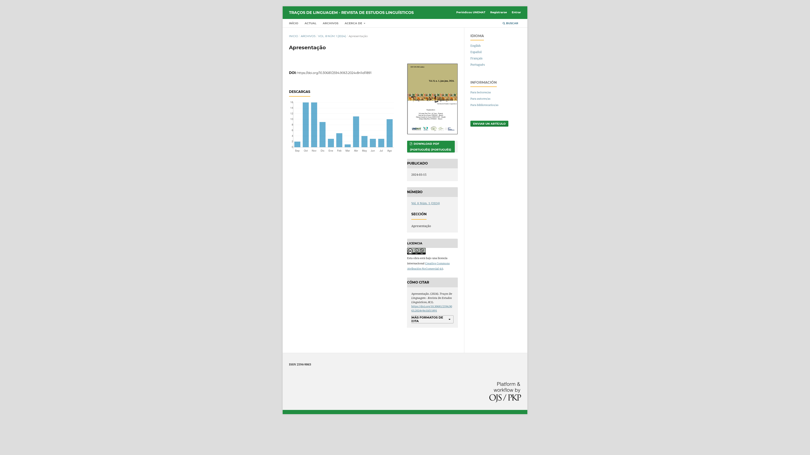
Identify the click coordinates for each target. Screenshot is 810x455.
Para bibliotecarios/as (484, 105)
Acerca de (354, 23)
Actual (310, 23)
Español (476, 52)
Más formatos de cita (427, 319)
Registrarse (498, 12)
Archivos (330, 23)
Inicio (293, 36)
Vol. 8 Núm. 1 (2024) (332, 36)
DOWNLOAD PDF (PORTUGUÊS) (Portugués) (430, 146)
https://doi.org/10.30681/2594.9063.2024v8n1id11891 (334, 73)
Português (477, 65)
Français (476, 58)
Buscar (511, 23)
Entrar (516, 12)
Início (293, 23)
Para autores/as (480, 98)
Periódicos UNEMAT (470, 12)
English (475, 46)
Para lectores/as (480, 92)
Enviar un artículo (489, 123)
